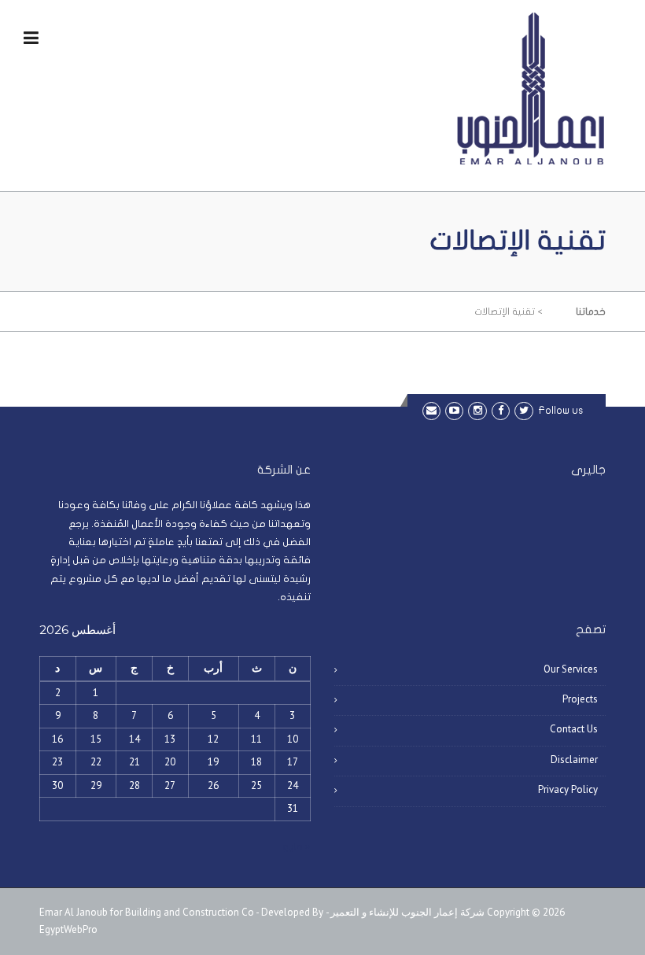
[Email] (431, 410)
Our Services (571, 669)
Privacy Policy (568, 789)
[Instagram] (477, 410)
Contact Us (574, 729)
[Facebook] (501, 410)
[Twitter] (523, 410)
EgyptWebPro (68, 929)
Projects (580, 699)
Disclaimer (574, 759)
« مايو (296, 846)
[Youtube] (454, 410)
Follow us (561, 410)
